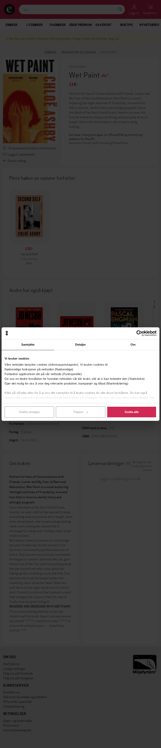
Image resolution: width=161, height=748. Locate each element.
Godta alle (132, 412)
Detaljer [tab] (80, 344)
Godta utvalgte (29, 412)
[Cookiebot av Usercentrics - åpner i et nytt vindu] (139, 333)
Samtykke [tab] (28, 344)
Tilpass (78, 412)
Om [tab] (133, 344)
